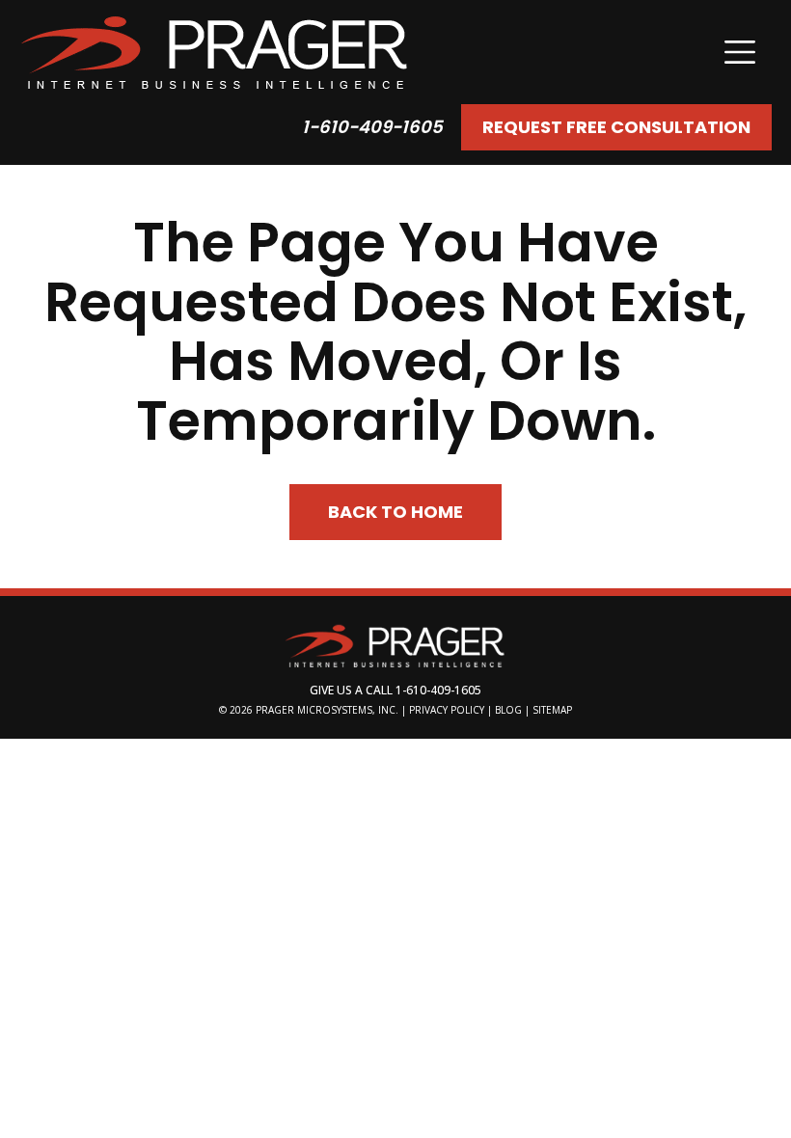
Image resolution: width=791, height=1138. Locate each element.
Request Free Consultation (616, 127)
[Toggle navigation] (740, 52)
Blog (508, 710)
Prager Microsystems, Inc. (328, 710)
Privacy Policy (446, 710)
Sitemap (552, 710)
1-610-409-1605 (372, 127)
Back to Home (395, 512)
